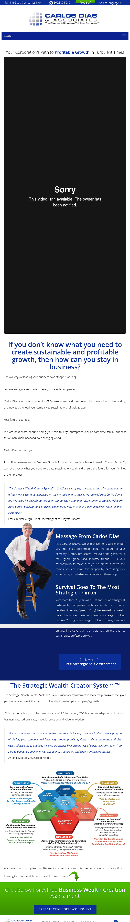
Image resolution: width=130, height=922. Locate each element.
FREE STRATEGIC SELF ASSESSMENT (65, 909)
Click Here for (90, 661)
